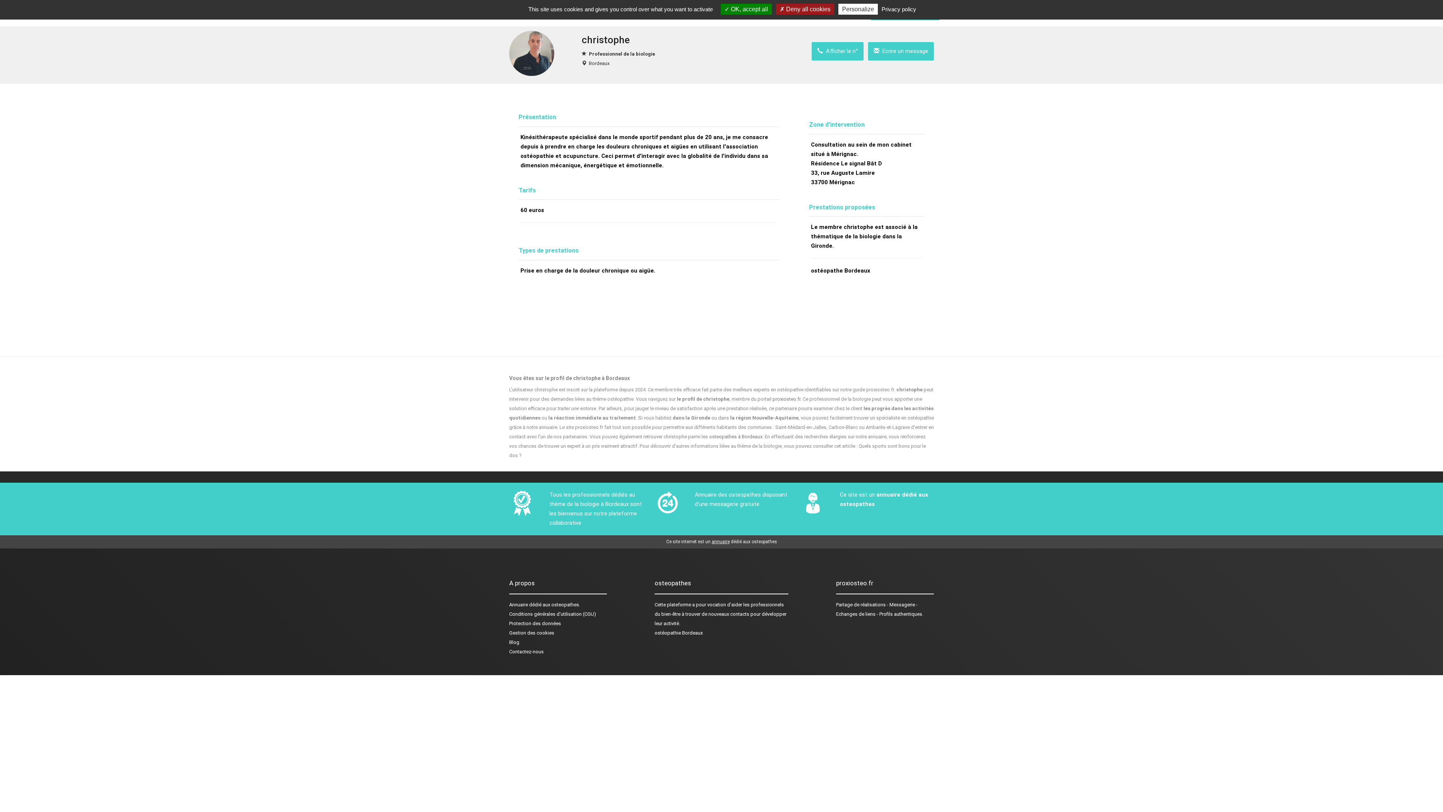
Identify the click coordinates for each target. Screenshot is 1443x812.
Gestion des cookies (531, 633)
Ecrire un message (903, 51)
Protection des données (535, 623)
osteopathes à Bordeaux (735, 436)
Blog (514, 642)
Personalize (858, 9)
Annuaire (518, 604)
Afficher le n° (840, 51)
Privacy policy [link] (899, 9)
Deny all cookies (807, 9)
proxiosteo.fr (786, 399)
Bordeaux (599, 63)
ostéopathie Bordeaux (679, 633)
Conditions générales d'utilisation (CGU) (552, 614)
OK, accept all (748, 9)
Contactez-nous (526, 651)
